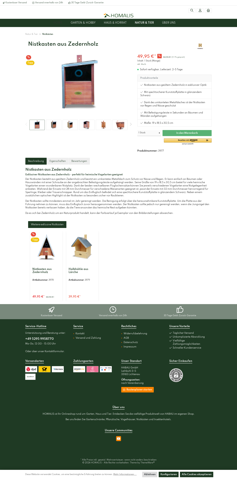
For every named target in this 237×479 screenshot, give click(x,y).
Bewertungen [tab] (79, 161)
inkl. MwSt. (142, 64)
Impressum (130, 347)
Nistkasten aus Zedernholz (42, 271)
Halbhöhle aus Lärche (78, 271)
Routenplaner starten (139, 389)
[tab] (36, 161)
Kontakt (80, 333)
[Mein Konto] (200, 10)
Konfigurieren (168, 474)
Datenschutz (131, 342)
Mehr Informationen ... (125, 474)
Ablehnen (150, 474)
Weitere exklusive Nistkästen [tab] (47, 224)
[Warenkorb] (208, 10)
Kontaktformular (54, 351)
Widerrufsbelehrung (135, 333)
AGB (126, 338)
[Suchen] (191, 10)
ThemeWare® (147, 463)
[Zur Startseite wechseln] (118, 15)
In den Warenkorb (187, 133)
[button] (188, 141)
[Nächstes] (130, 83)
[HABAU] (200, 46)
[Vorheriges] (27, 83)
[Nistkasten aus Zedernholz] (46, 247)
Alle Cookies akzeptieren (196, 474)
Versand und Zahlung (88, 338)
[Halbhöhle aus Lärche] (82, 247)
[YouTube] (118, 439)
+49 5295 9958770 (39, 338)
